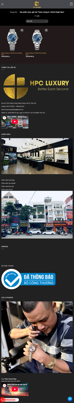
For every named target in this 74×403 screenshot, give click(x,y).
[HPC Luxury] (37, 4)
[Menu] (2, 4)
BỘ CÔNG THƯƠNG (7, 266)
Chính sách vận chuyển (8, 183)
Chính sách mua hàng (7, 180)
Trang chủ (13, 12)
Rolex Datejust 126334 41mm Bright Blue (11, 53)
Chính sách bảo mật (7, 186)
